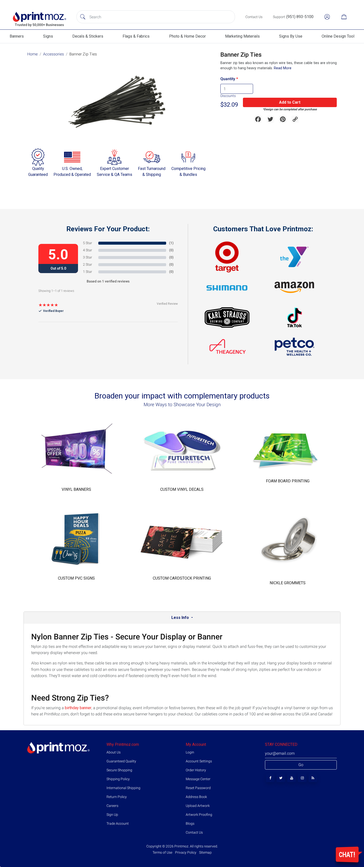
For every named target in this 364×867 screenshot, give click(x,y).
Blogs (190, 823)
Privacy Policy (185, 852)
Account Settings (199, 761)
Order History (196, 770)
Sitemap (205, 852)
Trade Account (117, 823)
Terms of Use (163, 852)
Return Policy (116, 797)
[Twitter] (281, 777)
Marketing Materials (242, 36)
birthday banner (78, 707)
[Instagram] (302, 777)
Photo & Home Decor (187, 36)
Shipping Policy (118, 779)
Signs (48, 36)
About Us (113, 752)
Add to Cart (289, 102)
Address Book (196, 797)
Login (190, 752)
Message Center (198, 779)
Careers (112, 806)
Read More (282, 68)
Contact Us (194, 832)
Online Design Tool (338, 36)
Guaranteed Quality (121, 761)
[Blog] (313, 777)
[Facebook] (270, 777)
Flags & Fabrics (136, 36)
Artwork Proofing (199, 815)
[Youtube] (291, 777)
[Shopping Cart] (344, 16)
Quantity (227, 78)
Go (300, 764)
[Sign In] (327, 16)
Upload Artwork (198, 806)
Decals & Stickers (87, 36)
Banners (17, 36)
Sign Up (112, 815)
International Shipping (123, 788)
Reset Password (198, 788)
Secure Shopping (119, 770)
